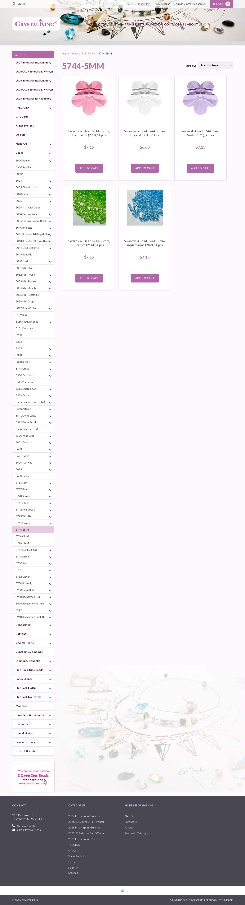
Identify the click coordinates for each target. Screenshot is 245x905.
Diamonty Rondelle (28, 660)
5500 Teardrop (24, 375)
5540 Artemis (23, 408)
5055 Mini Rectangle (27, 294)
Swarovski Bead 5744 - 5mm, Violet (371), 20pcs (200, 133)
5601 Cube (22, 442)
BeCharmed (23, 624)
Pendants (22, 723)
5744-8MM (22, 543)
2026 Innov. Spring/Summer (33, 80)
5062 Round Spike (26, 308)
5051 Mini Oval (24, 267)
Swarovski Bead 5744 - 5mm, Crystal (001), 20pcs (145, 133)
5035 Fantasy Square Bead (31, 220)
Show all (73, 872)
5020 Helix (22, 194)
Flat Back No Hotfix (28, 696)
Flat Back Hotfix (26, 687)
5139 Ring (21, 314)
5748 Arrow (22, 556)
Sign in (179, 3)
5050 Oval (22, 261)
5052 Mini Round (25, 274)
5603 (19, 449)
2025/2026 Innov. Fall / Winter (34, 89)
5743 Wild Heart (25, 516)
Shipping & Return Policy (140, 24)
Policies (128, 827)
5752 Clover (23, 576)
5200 (19, 335)
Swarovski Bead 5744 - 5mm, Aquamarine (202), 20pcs (145, 243)
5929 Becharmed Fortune (30, 603)
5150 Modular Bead (27, 321)
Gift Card (22, 116)
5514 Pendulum (24, 382)
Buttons (21, 633)
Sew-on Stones (25, 742)
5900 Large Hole (25, 590)
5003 (19, 180)
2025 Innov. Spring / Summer (33, 98)
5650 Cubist (23, 476)
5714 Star (21, 482)
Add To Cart (89, 168)
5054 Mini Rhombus (27, 288)
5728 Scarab (23, 496)
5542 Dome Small (26, 422)
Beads (20, 152)
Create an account (196, 3)
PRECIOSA (22, 107)
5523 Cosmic (23, 395)
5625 (19, 469)
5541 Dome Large (26, 415)
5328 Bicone (23, 361)
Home (65, 53)
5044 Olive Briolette (27, 247)
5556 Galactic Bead (27, 429)
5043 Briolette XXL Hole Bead (32, 241)
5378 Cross (22, 368)
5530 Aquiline (23, 167)
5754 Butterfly (24, 583)
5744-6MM (22, 536)
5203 (19, 341)
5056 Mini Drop (25, 301)
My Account (163, 3)
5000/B (20, 173)
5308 (19, 355)
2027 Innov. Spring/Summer (33, 62)
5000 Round (23, 160)
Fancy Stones (24, 678)
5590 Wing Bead (25, 435)
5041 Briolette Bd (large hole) (32, 234)
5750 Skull (22, 563)
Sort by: (191, 65)
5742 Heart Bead (25, 509)
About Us (195, 24)
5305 (19, 348)
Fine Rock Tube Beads (29, 669)
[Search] (14, 3)
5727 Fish (21, 489)
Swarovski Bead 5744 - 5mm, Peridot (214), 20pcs (89, 243)
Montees (21, 705)
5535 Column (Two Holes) (30, 402)
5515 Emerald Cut (26, 388)
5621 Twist (22, 455)
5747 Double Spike (26, 549)
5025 (19, 200)
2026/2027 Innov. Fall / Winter (34, 71)
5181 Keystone (24, 328)
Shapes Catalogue (101, 24)
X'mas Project (25, 125)
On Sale (20, 134)
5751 (19, 569)
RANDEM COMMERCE (220, 900)
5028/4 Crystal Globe (28, 207)
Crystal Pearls (25, 642)
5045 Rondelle (24, 254)
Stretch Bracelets (27, 751)
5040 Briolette (24, 227)
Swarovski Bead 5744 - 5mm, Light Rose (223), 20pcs (89, 133)
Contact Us (174, 24)
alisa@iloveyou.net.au (29, 829)
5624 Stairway (24, 462)
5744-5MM (22, 529)
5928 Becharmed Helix (28, 596)
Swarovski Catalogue (136, 833)
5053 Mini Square (26, 281)
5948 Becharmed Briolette (30, 616)
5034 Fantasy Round (27, 214)
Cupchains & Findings (29, 651)
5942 (19, 610)
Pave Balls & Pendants (30, 714)
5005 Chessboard (26, 187)
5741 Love (22, 502)
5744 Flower (23, 523)
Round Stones (24, 733)
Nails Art (21, 143)
